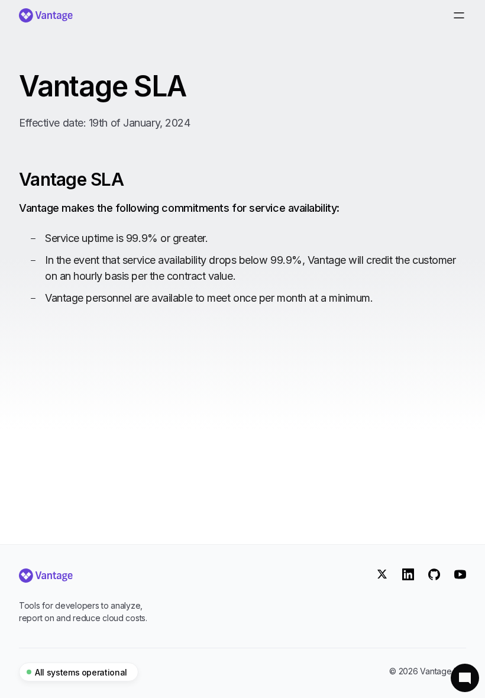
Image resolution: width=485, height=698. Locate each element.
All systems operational (81, 672)
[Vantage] (85, 575)
